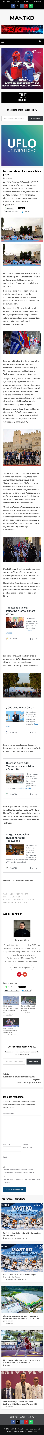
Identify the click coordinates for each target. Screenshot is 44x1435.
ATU (18, 1)
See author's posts (22, 967)
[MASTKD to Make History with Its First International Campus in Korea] (22, 1216)
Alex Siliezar (17, 1238)
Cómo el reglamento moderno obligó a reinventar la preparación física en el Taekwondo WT (21, 1361)
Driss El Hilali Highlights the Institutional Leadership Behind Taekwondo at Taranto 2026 (20, 1402)
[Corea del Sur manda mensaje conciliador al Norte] (28, 1000)
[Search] (40, 41)
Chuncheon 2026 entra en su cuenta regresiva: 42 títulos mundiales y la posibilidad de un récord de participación (21, 1318)
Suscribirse (33, 1061)
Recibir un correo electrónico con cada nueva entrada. (22, 1180)
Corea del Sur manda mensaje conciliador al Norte (28, 1008)
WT (4, 1)
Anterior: (19, 1075)
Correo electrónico (28, 1145)
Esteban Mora (9, 178)
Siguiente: (29, 1081)
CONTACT (14, 1417)
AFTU (28, 1)
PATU (9, 1)
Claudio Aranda (9, 1238)
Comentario (8, 1113)
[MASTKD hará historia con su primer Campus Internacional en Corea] (22, 1258)
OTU (23, 1)
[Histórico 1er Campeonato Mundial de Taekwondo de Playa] (11, 1000)
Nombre (7, 1144)
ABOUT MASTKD (27, 1417)
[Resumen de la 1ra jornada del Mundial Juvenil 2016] (11, 1022)
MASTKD (24, 1238)
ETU (14, 1)
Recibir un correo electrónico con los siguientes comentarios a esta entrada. (19, 1170)
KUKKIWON (36, 1)
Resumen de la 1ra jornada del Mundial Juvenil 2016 (10, 1030)
